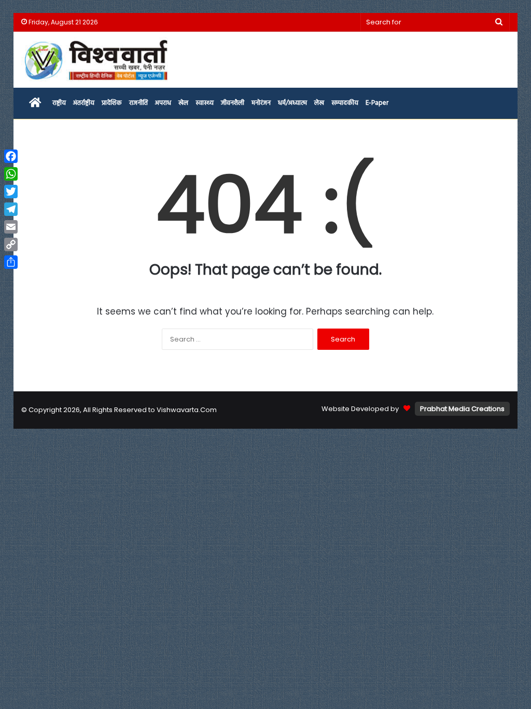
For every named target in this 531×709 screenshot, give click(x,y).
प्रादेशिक (112, 103)
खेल (183, 103)
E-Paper (377, 103)
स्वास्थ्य (204, 103)
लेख (319, 103)
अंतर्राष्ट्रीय (83, 103)
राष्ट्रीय (59, 103)
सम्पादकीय (344, 103)
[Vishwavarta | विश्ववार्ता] (97, 60)
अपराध (163, 103)
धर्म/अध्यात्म (292, 103)
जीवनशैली (232, 103)
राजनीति (138, 103)
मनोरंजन (261, 103)
